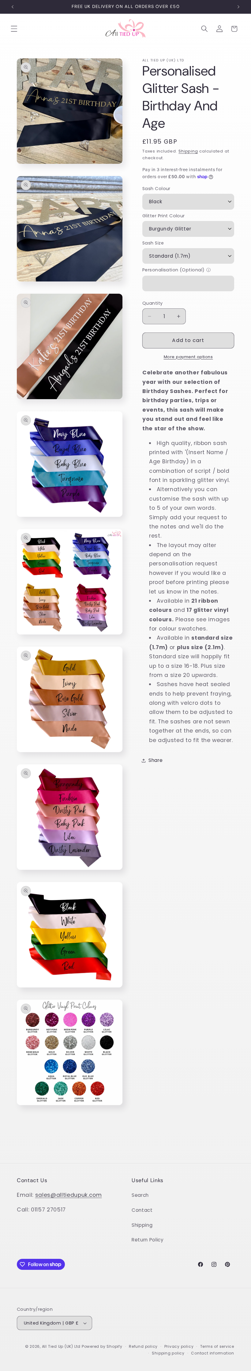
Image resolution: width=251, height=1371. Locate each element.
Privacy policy (179, 1346)
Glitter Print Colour (163, 216)
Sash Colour (156, 189)
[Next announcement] (238, 6)
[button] (14, 28)
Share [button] (155, 760)
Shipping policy (168, 1353)
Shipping (188, 151)
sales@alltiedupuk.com (68, 1195)
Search (140, 1195)
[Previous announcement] (12, 6)
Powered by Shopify (102, 1346)
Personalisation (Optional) (173, 270)
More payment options (188, 357)
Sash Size (153, 243)
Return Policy (148, 1240)
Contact (142, 1210)
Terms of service (217, 1346)
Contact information (212, 1353)
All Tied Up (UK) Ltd (62, 1346)
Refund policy (143, 1346)
